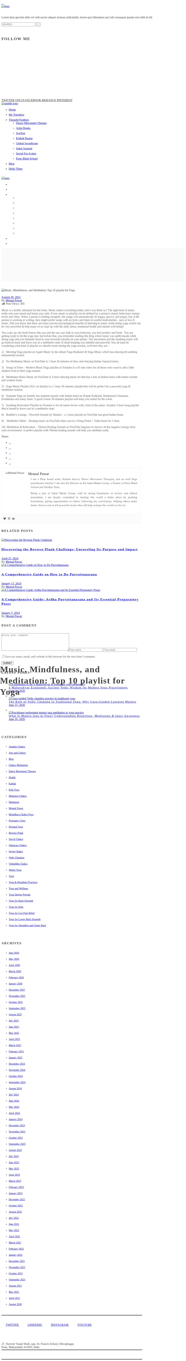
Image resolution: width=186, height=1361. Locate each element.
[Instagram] (9, 518)
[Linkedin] (13, 518)
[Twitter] (4, 518)
